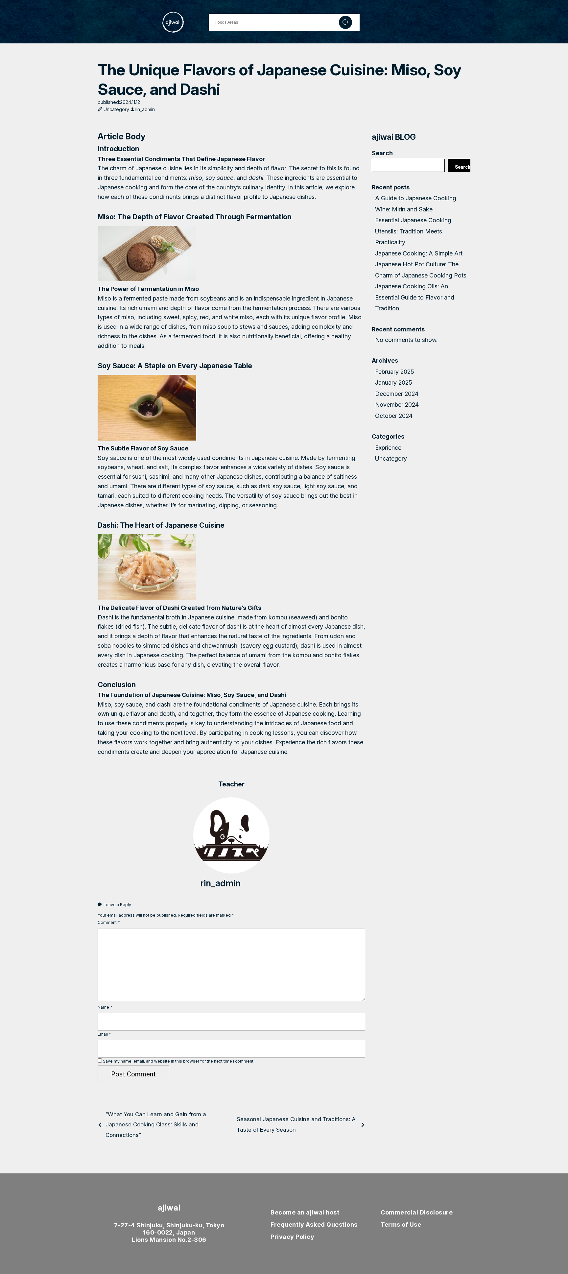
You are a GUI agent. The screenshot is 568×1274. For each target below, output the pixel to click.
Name (105, 1007)
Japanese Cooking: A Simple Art (418, 253)
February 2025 (394, 371)
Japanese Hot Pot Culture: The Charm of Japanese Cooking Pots (420, 269)
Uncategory (116, 109)
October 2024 (394, 415)
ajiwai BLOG (394, 137)
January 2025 (393, 382)
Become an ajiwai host (305, 1212)
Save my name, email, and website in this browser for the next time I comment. (178, 1061)
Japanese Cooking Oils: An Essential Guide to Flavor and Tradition (414, 297)
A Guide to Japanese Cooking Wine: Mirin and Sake (415, 203)
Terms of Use (401, 1224)
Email (104, 1034)
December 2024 (396, 393)
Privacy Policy (293, 1236)
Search (382, 153)
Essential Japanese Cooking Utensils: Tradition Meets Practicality (413, 231)
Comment (109, 922)
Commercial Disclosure (417, 1212)
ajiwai (169, 1208)
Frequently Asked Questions (314, 1224)
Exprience (388, 447)
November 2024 (397, 404)
